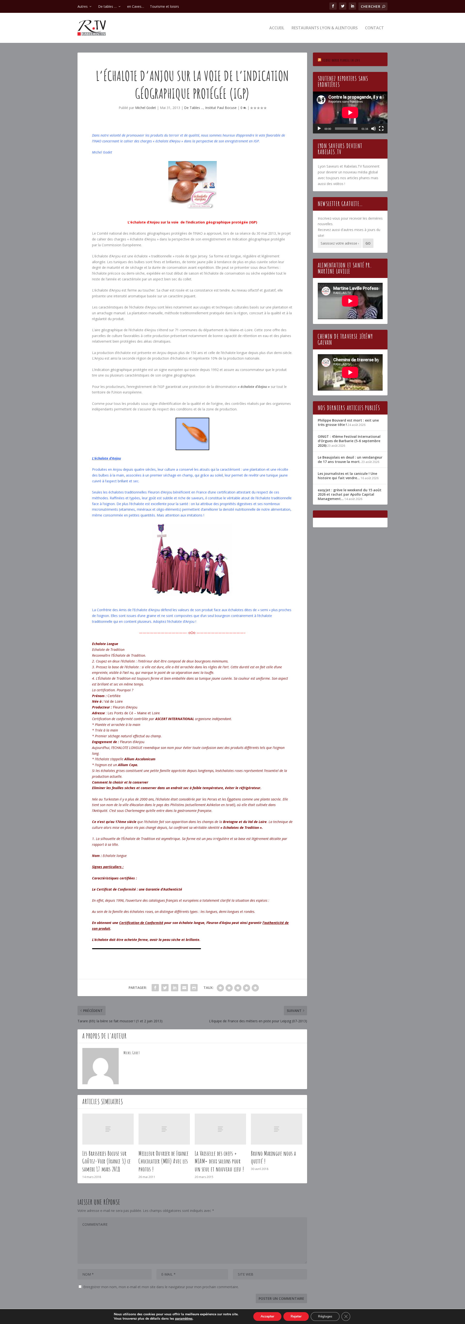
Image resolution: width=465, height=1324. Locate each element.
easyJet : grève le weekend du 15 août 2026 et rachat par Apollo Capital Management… (349, 494)
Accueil (276, 28)
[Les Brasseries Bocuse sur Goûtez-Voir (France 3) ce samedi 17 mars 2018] (108, 1129)
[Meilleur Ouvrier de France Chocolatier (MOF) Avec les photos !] (164, 1129)
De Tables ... (193, 107)
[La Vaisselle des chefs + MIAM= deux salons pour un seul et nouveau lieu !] (220, 1129)
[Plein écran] (381, 128)
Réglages (325, 1316)
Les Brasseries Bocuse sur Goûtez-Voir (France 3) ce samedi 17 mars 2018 (106, 1161)
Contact (374, 28)
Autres (83, 6)
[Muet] (373, 128)
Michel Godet (145, 107)
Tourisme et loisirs (164, 6)
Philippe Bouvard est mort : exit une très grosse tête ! (348, 422)
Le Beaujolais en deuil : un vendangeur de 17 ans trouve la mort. (350, 459)
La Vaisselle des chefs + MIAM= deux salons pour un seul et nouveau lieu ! (219, 1161)
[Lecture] (319, 128)
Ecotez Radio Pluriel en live (341, 60)
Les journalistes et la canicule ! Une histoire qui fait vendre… (347, 475)
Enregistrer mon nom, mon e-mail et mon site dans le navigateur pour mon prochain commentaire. (161, 1287)
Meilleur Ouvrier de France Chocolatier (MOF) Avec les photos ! (163, 1161)
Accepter (267, 1316)
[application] (350, 112)
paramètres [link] (184, 1318)
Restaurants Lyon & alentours (325, 28)
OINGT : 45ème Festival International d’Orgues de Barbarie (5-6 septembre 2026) (349, 440)
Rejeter (296, 1316)
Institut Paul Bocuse (221, 107)
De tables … (107, 6)
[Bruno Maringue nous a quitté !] (276, 1129)
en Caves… (135, 6)
